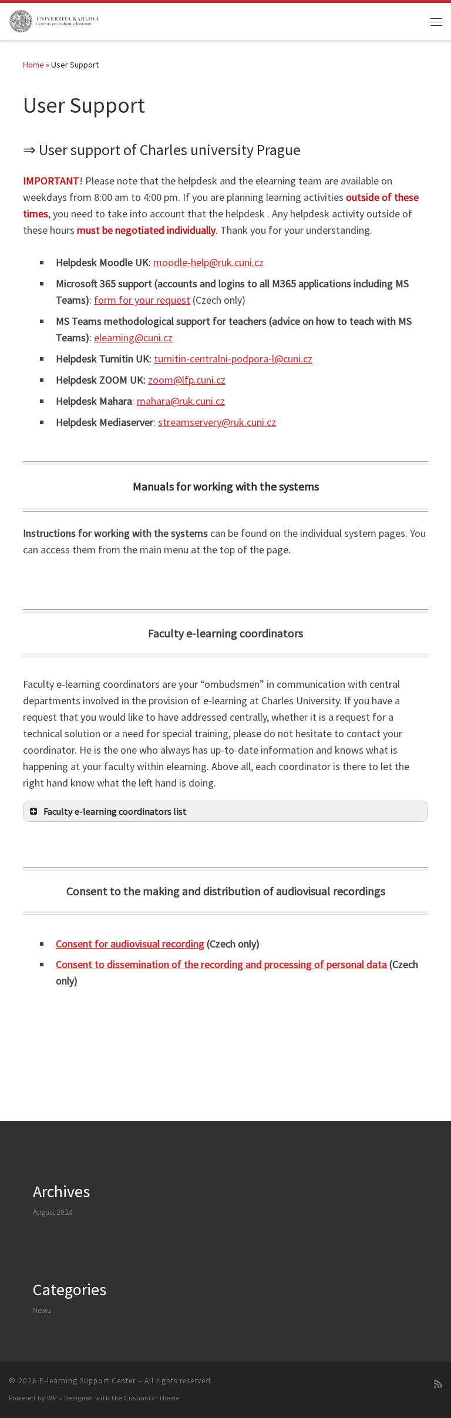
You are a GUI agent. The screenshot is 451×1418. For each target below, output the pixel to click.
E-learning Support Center (87, 1381)
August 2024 (53, 1212)
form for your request (142, 300)
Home (33, 64)
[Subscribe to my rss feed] (438, 1384)
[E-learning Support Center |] (54, 20)
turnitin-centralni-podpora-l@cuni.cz (233, 358)
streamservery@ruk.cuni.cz (217, 422)
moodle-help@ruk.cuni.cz (208, 262)
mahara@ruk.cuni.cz (181, 401)
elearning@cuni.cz (133, 337)
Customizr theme (152, 1398)
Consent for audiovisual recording (130, 943)
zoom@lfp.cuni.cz (187, 380)
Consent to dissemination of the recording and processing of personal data (221, 964)
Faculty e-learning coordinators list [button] (115, 811)
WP (52, 1398)
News (42, 1310)
